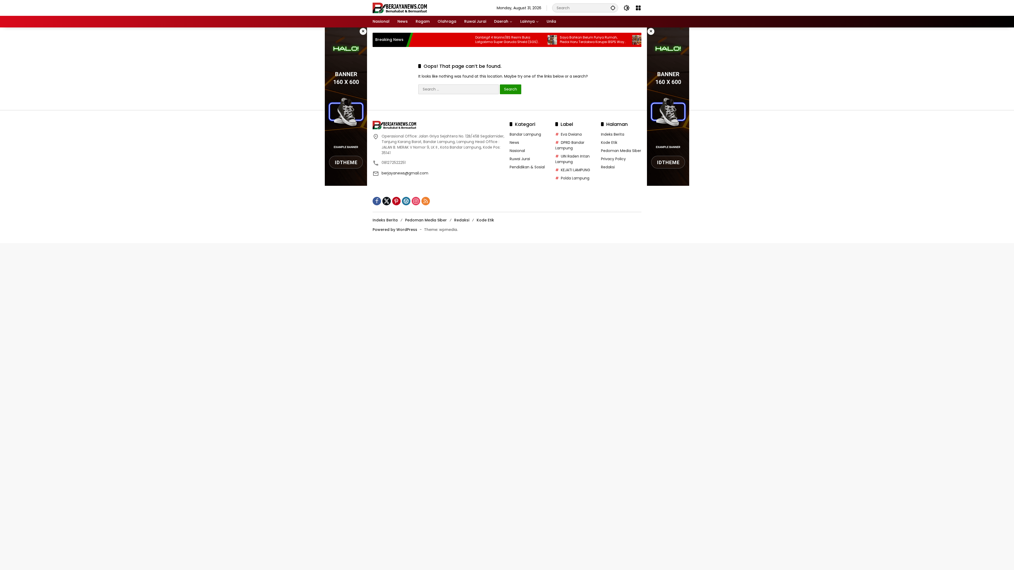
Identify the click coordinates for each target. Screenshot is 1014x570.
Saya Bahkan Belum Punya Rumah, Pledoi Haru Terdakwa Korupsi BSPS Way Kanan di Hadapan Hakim (570, 39)
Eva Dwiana (571, 134)
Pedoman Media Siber (621, 150)
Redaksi (608, 167)
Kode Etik (609, 142)
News (514, 142)
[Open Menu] (638, 8)
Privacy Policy (613, 159)
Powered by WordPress (395, 229)
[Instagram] (416, 201)
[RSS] (425, 201)
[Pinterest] (396, 201)
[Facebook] (377, 201)
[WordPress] (406, 201)
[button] (613, 7)
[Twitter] (386, 201)
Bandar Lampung (525, 134)
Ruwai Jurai (520, 159)
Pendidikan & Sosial (527, 167)
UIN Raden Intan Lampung (572, 159)
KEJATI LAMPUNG (575, 170)
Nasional (517, 150)
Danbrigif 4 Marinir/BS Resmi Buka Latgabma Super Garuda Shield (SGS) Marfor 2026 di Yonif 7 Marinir (484, 39)
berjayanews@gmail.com (405, 173)
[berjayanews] (400, 7)
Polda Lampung (575, 178)
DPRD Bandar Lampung (569, 145)
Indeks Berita (612, 134)
